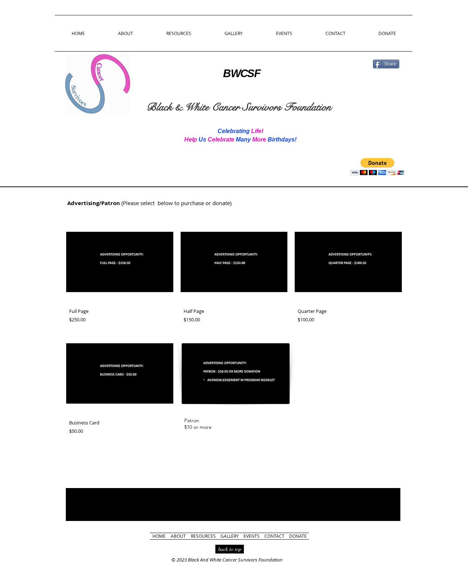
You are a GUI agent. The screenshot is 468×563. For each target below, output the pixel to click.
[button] (377, 166)
